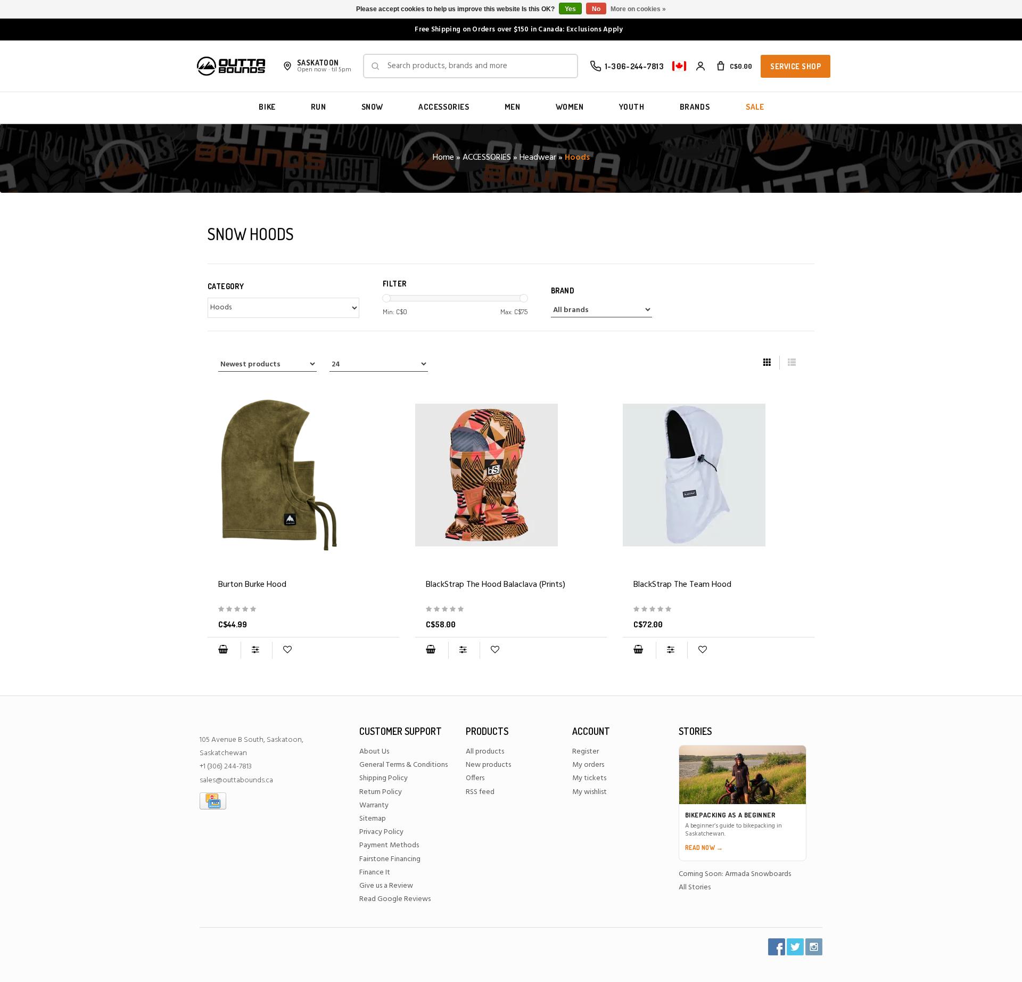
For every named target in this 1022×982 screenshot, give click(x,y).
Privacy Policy (381, 832)
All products (485, 752)
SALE (755, 107)
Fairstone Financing (390, 859)
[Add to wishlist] (287, 650)
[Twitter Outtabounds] (795, 946)
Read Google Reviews (395, 899)
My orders (588, 765)
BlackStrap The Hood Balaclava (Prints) (495, 585)
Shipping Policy (383, 778)
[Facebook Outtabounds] (776, 946)
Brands (695, 107)
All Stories (695, 887)
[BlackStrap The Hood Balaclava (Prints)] (511, 475)
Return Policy (380, 792)
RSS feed (480, 792)
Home (443, 158)
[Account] (700, 66)
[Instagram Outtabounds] (813, 946)
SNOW (372, 107)
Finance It (374, 872)
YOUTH (632, 107)
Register (585, 752)
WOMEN (570, 107)
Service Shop (795, 66)
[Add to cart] (223, 650)
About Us (374, 752)
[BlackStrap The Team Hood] (718, 475)
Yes (570, 9)
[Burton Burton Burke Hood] (303, 475)
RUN (318, 107)
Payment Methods (389, 845)
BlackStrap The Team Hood (682, 585)
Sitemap (372, 819)
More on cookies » (638, 9)
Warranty (374, 805)
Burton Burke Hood (252, 585)
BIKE (267, 107)
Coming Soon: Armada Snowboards (735, 874)
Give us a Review (386, 886)
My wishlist (589, 792)
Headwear (538, 158)
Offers (475, 778)
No (596, 9)
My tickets (589, 778)
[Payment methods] (213, 801)
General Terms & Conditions (403, 765)
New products (488, 765)
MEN (513, 107)
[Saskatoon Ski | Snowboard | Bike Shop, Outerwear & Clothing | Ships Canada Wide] (231, 66)
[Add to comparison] (256, 650)
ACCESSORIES (443, 107)
